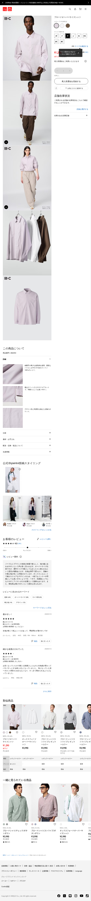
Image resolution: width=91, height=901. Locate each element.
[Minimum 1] (57, 71)
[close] (2, 2)
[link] (48, 2)
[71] (56, 26)
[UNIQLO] (7, 9)
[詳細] (85, 61)
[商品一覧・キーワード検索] (85, 9)
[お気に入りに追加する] (19, 469)
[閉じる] (78, 52)
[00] (62, 26)
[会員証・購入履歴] (75, 9)
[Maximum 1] (70, 71)
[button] (13, 374)
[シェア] (56, 88)
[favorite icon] (26, 824)
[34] (68, 26)
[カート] (80, 9)
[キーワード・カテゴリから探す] (70, 9)
